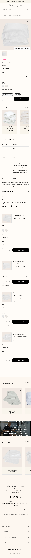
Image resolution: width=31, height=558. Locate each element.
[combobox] (15, 9)
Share (5, 198)
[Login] (25, 5)
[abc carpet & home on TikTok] (20, 496)
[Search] (28, 9)
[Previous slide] (26, 108)
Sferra (4, 59)
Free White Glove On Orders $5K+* (15, 1)
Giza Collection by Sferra (7, 17)
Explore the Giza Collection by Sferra (14, 203)
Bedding (13, 13)
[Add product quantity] (3, 250)
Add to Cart (21, 250)
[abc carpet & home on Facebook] (10, 496)
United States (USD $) (15, 549)
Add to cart (21, 99)
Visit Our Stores (15, 492)
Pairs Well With (6, 108)
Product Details (5, 68)
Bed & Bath (7, 13)
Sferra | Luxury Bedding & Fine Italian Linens (12, 15)
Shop (3, 13)
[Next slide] (28, 108)
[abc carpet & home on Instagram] (17, 496)
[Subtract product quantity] (9, 250)
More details (5, 254)
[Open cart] (28, 5)
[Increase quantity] (10, 99)
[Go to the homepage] (15, 7)
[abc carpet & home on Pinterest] (14, 496)
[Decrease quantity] (4, 99)
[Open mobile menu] (2, 5)
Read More (4, 187)
